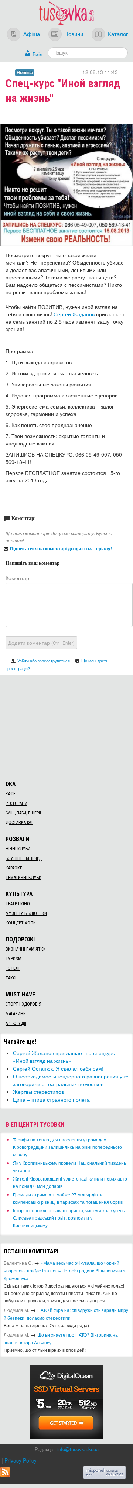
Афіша (31, 34)
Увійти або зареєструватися (43, 661)
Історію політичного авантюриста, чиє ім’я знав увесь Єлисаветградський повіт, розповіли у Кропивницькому (69, 1217)
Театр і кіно (18, 903)
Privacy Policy (20, 1460)
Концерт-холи (21, 923)
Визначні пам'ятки (26, 949)
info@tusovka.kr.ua (78, 1449)
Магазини (16, 1013)
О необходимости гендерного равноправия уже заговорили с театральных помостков (71, 1080)
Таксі (11, 978)
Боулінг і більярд (24, 858)
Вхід (37, 54)
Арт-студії (16, 1023)
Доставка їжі (19, 822)
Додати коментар (41, 642)
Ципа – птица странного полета (51, 1099)
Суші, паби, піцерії (23, 813)
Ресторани (16, 803)
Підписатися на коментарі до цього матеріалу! (61, 548)
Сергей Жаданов (74, 314)
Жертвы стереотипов (38, 1091)
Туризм (13, 958)
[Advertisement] (66, 727)
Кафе (11, 793)
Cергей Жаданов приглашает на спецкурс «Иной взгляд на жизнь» (64, 1056)
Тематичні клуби (23, 877)
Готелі (13, 968)
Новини (73, 34)
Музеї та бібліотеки (26, 913)
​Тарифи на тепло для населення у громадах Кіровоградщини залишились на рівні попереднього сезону (67, 1146)
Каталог (118, 34)
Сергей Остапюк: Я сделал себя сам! (58, 1068)
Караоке (14, 868)
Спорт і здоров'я (23, 1004)
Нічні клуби (18, 848)
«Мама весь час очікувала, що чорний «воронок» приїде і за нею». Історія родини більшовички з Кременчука (64, 1270)
